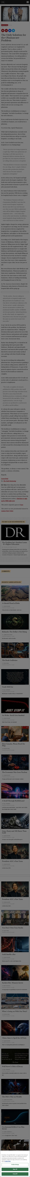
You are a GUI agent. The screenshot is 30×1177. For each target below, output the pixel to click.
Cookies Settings (15, 1164)
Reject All (15, 1169)
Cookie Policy (8, 1161)
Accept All (15, 1173)
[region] (15, 1163)
